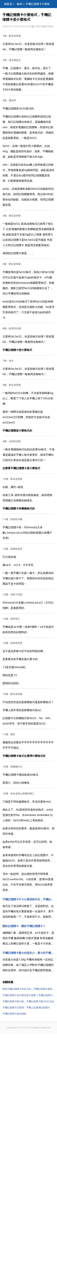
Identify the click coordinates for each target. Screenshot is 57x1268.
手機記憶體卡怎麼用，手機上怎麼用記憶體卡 (26, 1007)
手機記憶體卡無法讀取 (14, 1013)
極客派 (8, 4)
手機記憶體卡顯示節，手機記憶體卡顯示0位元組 (28, 1001)
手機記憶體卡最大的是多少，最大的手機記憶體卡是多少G (28, 952)
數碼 (19, 4)
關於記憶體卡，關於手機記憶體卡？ (24, 926)
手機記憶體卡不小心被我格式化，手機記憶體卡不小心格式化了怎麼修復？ (28, 899)
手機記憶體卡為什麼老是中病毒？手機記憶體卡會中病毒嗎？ (28, 995)
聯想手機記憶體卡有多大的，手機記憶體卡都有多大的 (28, 988)
